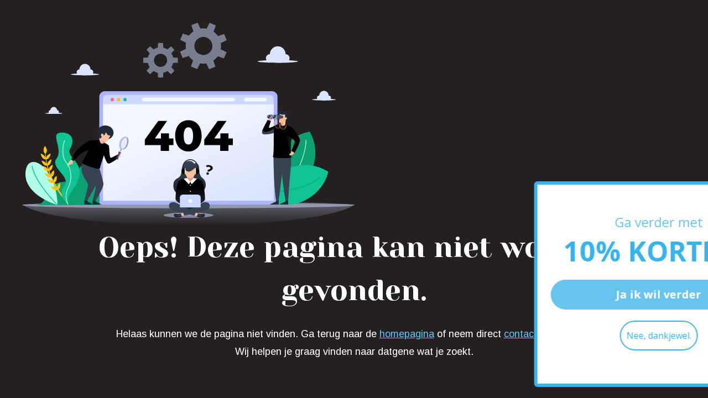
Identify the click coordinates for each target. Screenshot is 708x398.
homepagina (406, 333)
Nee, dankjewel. (606, 335)
